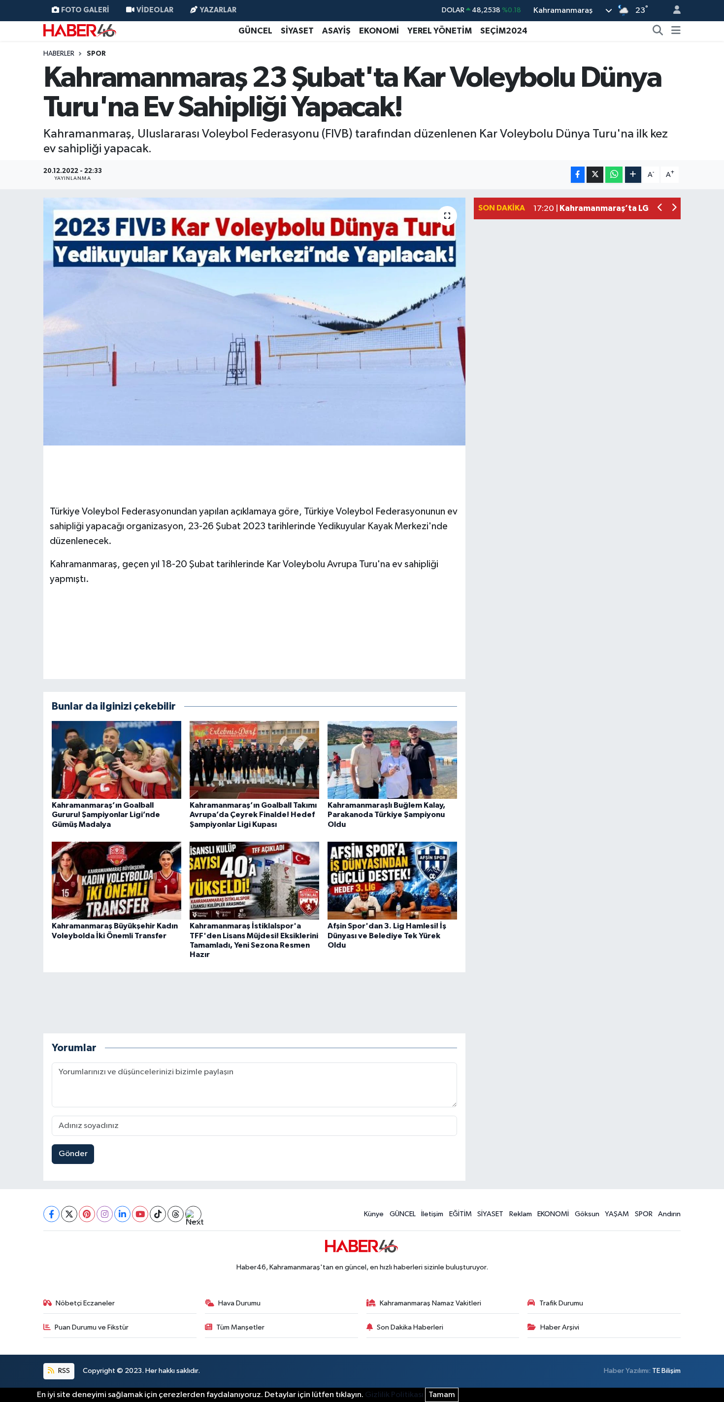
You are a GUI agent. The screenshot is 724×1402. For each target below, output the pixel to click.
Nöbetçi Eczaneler (85, 1303)
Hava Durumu (239, 1303)
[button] (660, 208)
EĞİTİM (460, 1214)
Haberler (58, 53)
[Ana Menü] (676, 31)
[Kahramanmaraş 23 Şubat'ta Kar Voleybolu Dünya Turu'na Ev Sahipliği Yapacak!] (254, 321)
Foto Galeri (85, 10)
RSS (63, 1370)
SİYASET (297, 31)
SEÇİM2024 (503, 31)
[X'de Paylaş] (595, 175)
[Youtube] (140, 1214)
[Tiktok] (158, 1214)
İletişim (432, 1214)
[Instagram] (105, 1214)
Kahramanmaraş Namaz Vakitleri (430, 1303)
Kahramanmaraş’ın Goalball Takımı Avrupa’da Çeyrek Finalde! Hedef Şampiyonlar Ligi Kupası (253, 814)
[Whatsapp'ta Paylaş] (614, 175)
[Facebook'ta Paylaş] (578, 175)
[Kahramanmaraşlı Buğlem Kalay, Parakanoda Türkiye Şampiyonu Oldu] (392, 759)
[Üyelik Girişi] (673, 10)
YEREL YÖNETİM (439, 31)
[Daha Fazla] (633, 175)
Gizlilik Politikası (394, 1395)
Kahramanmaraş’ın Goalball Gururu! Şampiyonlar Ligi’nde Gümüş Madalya (106, 814)
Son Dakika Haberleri (410, 1327)
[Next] (193, 1214)
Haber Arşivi (559, 1327)
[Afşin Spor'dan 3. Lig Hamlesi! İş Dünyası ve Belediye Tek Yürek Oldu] (392, 880)
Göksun (587, 1214)
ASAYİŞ (336, 31)
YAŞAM (617, 1214)
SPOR (644, 1214)
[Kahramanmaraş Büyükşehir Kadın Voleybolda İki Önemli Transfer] (116, 880)
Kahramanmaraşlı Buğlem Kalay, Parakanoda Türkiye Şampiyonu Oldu (386, 814)
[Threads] (175, 1214)
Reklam (520, 1214)
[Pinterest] (87, 1214)
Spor (96, 53)
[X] (69, 1214)
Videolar (154, 10)
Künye (374, 1214)
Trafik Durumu (561, 1303)
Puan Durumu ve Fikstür (92, 1327)
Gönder (73, 1154)
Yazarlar (218, 10)
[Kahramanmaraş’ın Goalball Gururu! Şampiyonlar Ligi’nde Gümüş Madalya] (116, 759)
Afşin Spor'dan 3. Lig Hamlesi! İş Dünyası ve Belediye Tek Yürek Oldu (387, 935)
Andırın (669, 1214)
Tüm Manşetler (240, 1327)
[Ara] (658, 31)
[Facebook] (51, 1214)
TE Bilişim (666, 1370)
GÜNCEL (255, 31)
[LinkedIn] (122, 1214)
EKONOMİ (379, 31)
